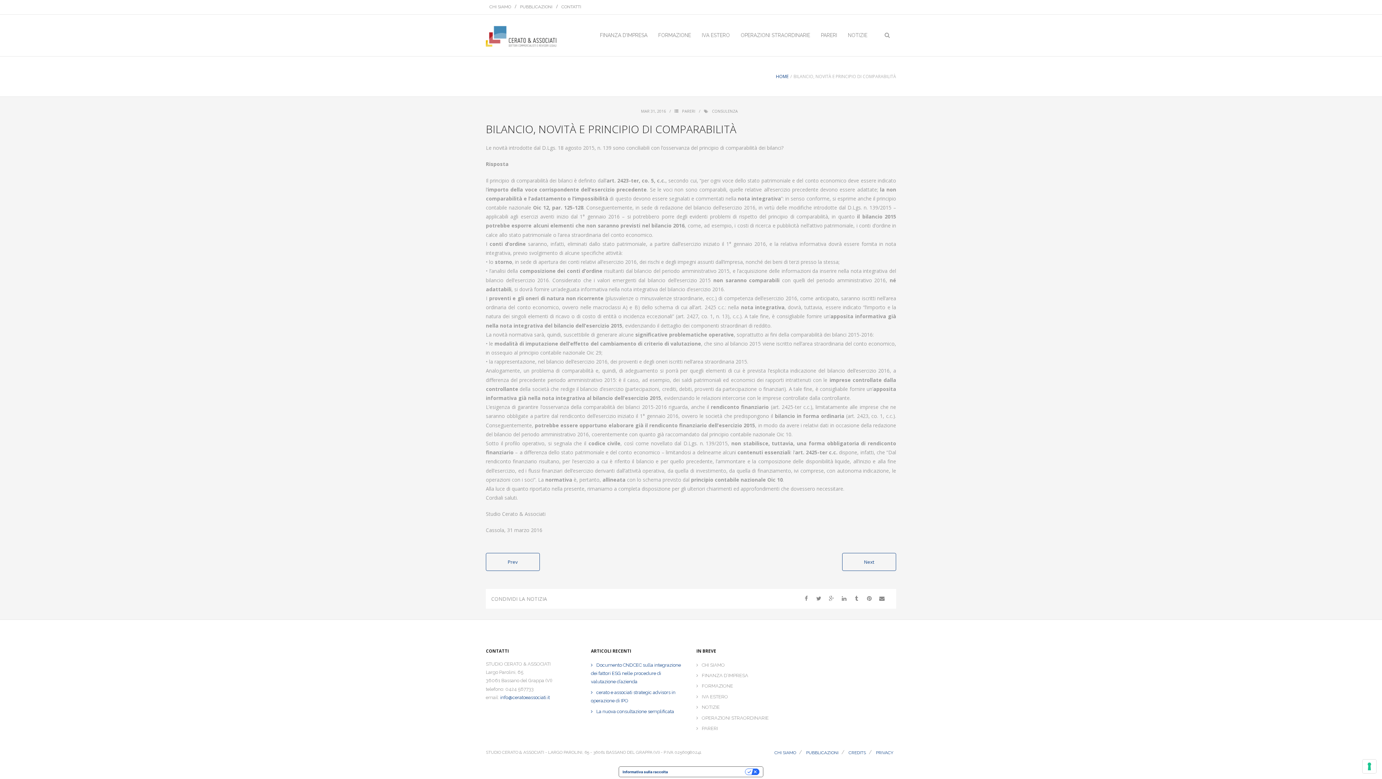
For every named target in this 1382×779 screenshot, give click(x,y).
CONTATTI (571, 6)
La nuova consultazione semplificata (635, 711)
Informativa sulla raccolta (645, 772)
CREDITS (857, 752)
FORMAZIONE (717, 686)
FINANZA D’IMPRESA (725, 675)
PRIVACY (884, 752)
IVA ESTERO (715, 696)
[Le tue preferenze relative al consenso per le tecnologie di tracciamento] (1369, 766)
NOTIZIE (711, 707)
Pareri (688, 111)
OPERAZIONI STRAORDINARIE (735, 718)
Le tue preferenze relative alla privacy (709, 772)
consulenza (725, 111)
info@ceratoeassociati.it (525, 697)
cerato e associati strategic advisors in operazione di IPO (633, 696)
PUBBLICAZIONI (536, 6)
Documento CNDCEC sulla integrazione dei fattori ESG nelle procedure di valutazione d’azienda (636, 673)
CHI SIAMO (500, 6)
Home (782, 76)
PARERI (710, 728)
